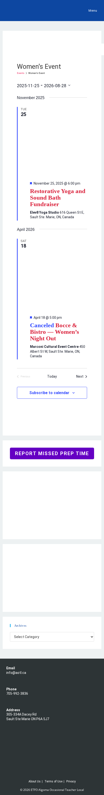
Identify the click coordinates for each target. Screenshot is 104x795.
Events (20, 73)
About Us (35, 781)
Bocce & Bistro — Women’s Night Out (54, 332)
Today (52, 376)
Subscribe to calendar (49, 392)
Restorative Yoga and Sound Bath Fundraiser (57, 197)
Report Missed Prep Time (52, 453)
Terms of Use (53, 781)
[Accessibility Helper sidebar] (98, 49)
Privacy (71, 781)
